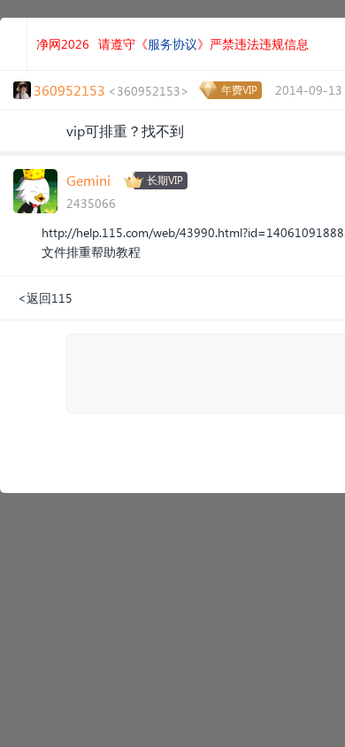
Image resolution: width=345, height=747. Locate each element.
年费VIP (239, 89)
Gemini (88, 180)
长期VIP (165, 180)
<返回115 (45, 297)
